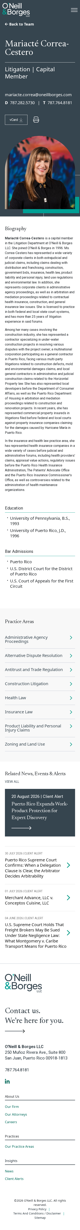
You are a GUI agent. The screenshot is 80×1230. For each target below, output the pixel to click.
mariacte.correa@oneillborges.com (38, 94)
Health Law (15, 697)
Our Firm (12, 1107)
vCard (14, 120)
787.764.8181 (60, 102)
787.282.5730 (22, 102)
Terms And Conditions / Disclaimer (37, 1213)
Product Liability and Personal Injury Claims (33, 728)
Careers (11, 1122)
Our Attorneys (16, 1115)
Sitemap (40, 1218)
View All (12, 781)
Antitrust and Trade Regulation (34, 669)
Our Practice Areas (19, 1147)
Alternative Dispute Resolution (33, 655)
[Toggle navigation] (74, 10)
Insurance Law (19, 712)
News (9, 1171)
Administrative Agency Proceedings (26, 639)
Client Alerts (14, 1179)
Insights (11, 1161)
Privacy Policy (37, 1209)
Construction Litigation (26, 683)
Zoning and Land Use (25, 744)
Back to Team (21, 24)
